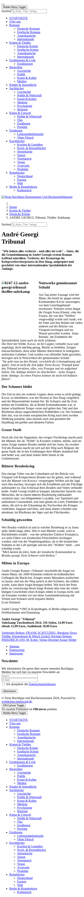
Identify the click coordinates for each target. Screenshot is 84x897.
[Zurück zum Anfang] (3, 4)
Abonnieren (9, 691)
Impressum (16, 653)
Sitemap (14, 646)
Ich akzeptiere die (30, 684)
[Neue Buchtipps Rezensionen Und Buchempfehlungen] (37, 197)
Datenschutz (17, 650)
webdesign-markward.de (17, 701)
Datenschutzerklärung (42, 684)
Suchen (6, 11)
